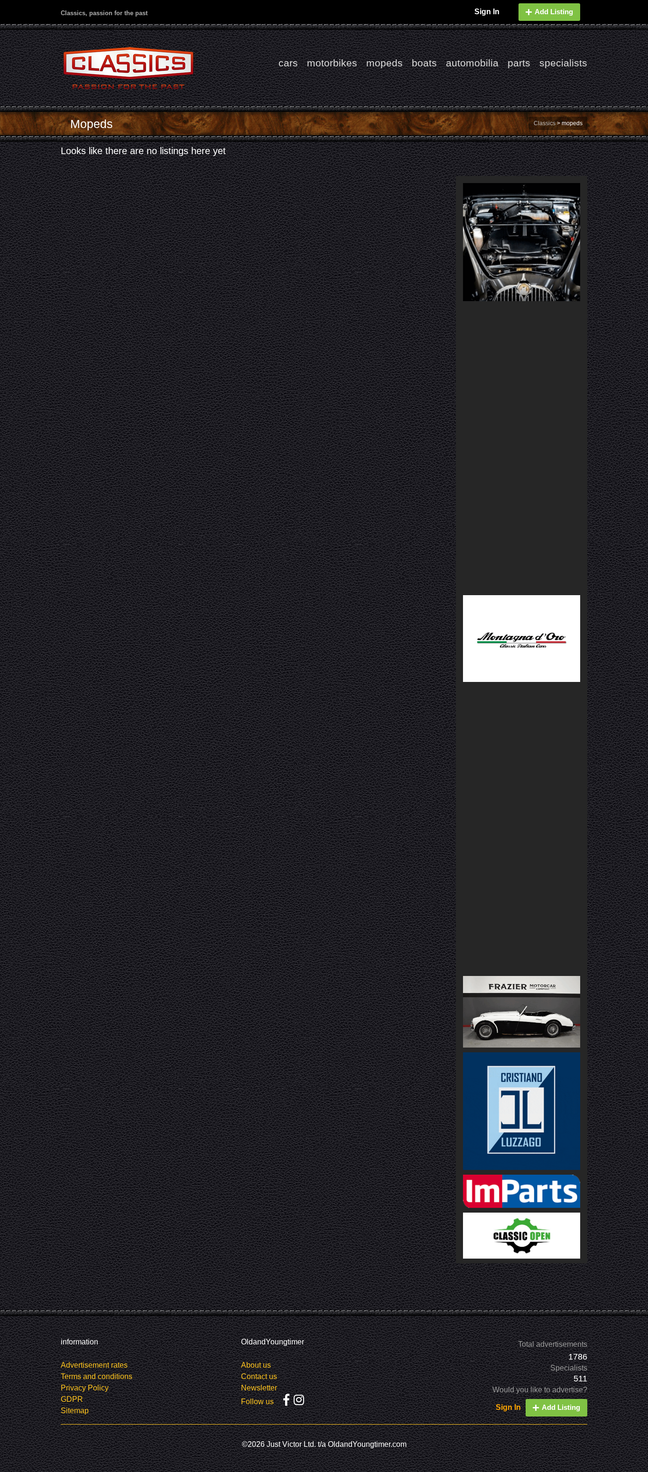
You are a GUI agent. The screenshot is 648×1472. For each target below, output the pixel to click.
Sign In (487, 12)
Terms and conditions (96, 1376)
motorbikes (332, 62)
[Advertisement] (522, 448)
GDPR (72, 1399)
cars (288, 62)
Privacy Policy (85, 1388)
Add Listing (554, 12)
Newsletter (259, 1388)
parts (519, 62)
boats (424, 62)
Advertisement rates (94, 1365)
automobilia (472, 62)
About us (256, 1365)
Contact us (259, 1376)
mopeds (384, 62)
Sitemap (75, 1411)
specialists (563, 62)
